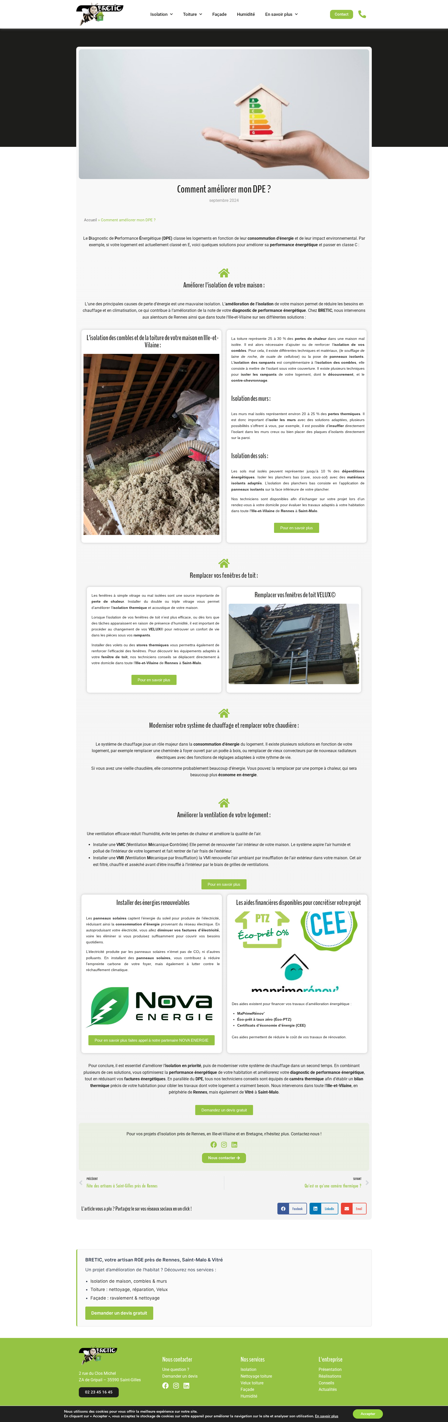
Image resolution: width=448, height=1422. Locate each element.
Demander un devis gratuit (119, 1313)
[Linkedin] (234, 1144)
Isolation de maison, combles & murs (128, 1281)
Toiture (190, 14)
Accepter (368, 1413)
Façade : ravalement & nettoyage (125, 1298)
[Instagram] (224, 1144)
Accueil (90, 220)
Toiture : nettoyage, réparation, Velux (129, 1289)
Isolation (158, 14)
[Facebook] (214, 1144)
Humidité (246, 14)
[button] (292, 1208)
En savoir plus (278, 14)
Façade (219, 14)
